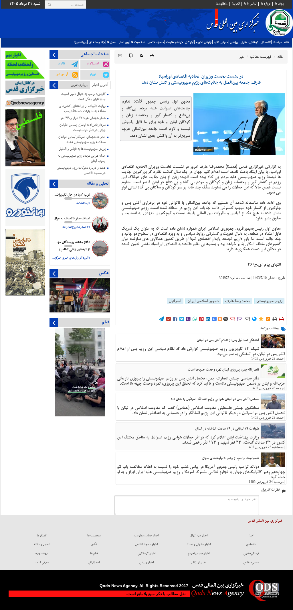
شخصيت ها (138, 42)
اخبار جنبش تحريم (199, 553)
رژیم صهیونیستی (269, 301)
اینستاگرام (92, 63)
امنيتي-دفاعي (251, 562)
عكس (94, 544)
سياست (277, 42)
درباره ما (265, 3)
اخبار (251, 535)
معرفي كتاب (221, 42)
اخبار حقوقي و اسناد (199, 544)
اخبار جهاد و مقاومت (146, 535)
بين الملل (123, 42)
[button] (120, 55)
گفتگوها (42, 535)
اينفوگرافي (94, 562)
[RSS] (141, 55)
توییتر (93, 74)
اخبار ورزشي (146, 562)
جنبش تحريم (203, 42)
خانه (286, 42)
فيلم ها (94, 553)
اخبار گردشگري (147, 553)
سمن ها (111, 42)
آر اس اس (62, 74)
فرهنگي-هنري (251, 553)
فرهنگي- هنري (249, 42)
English (221, 3)
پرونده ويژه (80, 42)
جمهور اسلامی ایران (203, 301)
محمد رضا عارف (237, 301)
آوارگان (189, 42)
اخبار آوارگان (199, 562)
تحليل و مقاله (42, 544)
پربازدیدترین (79, 85)
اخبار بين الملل (199, 535)
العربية (235, 3)
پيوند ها (279, 3)
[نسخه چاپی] (151, 55)
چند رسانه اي (97, 42)
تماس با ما (250, 3)
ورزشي (234, 42)
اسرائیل (175, 301)
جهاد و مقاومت (174, 42)
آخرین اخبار (100, 85)
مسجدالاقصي (155, 42)
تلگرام (61, 63)
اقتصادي (265, 42)
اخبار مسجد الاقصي (146, 544)
